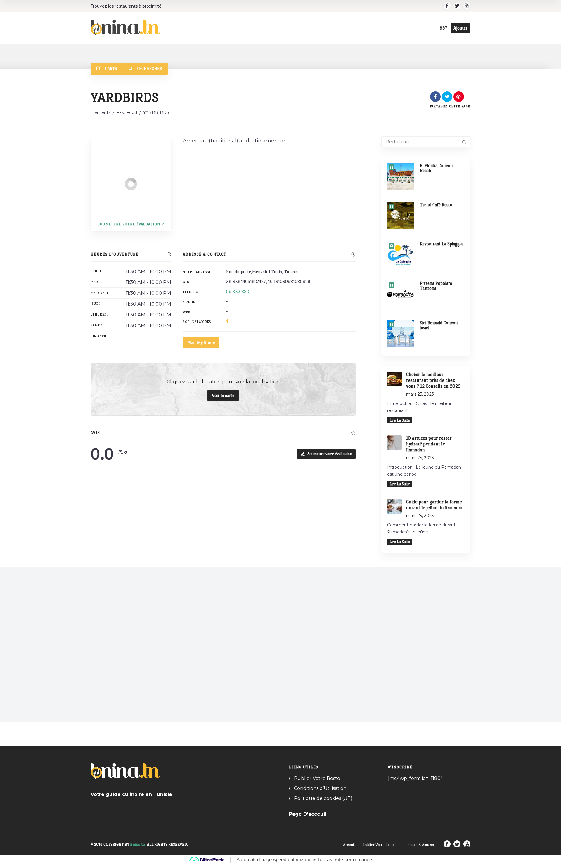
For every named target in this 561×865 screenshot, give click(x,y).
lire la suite (399, 420)
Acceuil (349, 845)
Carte (110, 68)
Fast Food (127, 112)
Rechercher (149, 68)
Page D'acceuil (307, 814)
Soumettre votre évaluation (329, 454)
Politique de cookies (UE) (323, 798)
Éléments (100, 112)
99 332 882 (237, 291)
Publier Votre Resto (317, 778)
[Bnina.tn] (125, 28)
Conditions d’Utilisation (320, 788)
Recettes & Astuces (419, 845)
